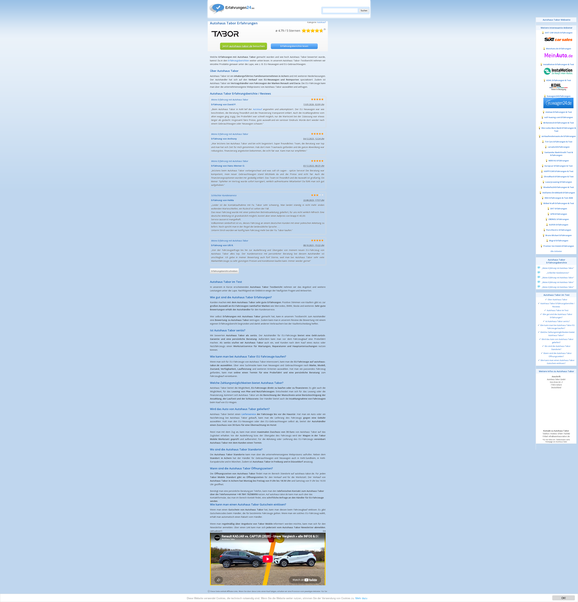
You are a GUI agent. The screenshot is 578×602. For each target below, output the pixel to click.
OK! (563, 598)
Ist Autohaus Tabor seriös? (557, 321)
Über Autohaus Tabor (557, 299)
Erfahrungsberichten (238, 60)
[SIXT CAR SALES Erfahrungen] (556, 39)
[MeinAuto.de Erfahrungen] (556, 55)
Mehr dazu (361, 598)
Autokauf (321, 22)
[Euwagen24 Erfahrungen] (556, 102)
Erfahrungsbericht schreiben (224, 271)
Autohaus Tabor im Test (557, 310)
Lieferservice (249, 414)
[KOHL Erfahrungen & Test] (556, 86)
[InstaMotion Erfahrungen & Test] (556, 71)
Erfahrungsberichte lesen (294, 46)
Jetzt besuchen (243, 46)
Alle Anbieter (556, 251)
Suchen (364, 10)
